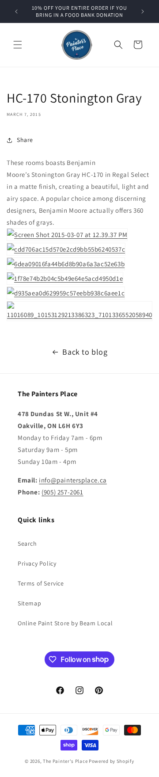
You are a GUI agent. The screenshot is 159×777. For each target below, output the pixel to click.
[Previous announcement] (16, 11)
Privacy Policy (37, 563)
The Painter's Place (65, 761)
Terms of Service (41, 583)
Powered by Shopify (111, 761)
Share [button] (25, 140)
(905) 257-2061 (62, 492)
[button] (17, 44)
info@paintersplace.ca (73, 480)
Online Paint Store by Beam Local (65, 623)
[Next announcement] (142, 11)
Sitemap (29, 603)
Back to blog (84, 352)
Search (27, 543)
